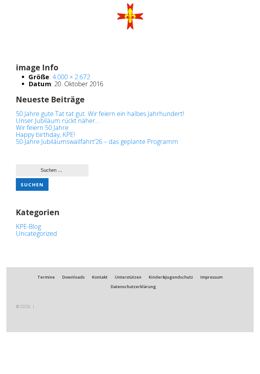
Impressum (211, 277)
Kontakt (99, 277)
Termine (46, 277)
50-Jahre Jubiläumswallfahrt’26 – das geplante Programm (97, 141)
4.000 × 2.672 (71, 77)
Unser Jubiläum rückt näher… (58, 120)
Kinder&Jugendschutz (171, 277)
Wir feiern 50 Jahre (42, 127)
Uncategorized (36, 233)
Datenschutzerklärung (133, 286)
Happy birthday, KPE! (45, 134)
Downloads (73, 277)
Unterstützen (128, 277)
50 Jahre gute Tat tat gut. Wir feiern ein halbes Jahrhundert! (100, 113)
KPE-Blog (28, 226)
